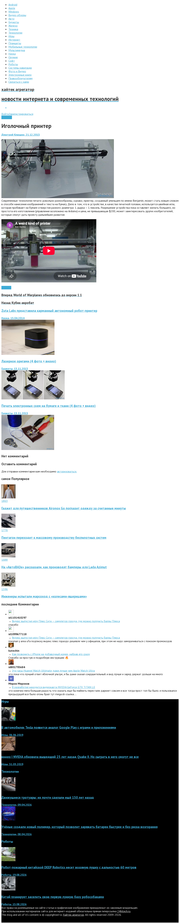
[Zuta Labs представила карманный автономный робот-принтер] (27, 354)
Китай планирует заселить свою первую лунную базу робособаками (52, 897)
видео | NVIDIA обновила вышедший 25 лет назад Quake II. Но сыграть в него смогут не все (70, 757)
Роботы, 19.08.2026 (14, 874)
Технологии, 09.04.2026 (16, 804)
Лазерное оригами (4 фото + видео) (28, 361)
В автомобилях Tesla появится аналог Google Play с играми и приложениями (58, 727)
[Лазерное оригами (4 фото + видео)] (33, 398)
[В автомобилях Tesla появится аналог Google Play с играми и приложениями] (8, 720)
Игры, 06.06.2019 (12, 735)
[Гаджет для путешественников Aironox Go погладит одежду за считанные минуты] (8, 497)
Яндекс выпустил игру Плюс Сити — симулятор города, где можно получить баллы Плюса (66, 621)
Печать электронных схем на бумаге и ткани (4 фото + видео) (48, 406)
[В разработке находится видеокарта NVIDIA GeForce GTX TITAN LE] (11, 680)
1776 (4, 530)
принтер (6, 287)
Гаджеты (6, 117)
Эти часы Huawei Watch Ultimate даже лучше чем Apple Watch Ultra (53, 670)
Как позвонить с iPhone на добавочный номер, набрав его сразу (51, 654)
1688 (4, 559)
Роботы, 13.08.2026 (14, 904)
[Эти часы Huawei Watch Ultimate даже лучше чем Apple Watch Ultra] (11, 663)
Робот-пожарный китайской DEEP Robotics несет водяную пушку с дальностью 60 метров (68, 867)
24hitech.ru (123, 911)
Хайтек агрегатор (73, 914)
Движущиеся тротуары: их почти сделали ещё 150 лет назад (47, 797)
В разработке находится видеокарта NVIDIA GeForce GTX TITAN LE (53, 687)
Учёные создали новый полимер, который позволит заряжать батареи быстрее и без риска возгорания (79, 827)
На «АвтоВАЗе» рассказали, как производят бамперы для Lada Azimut (54, 567)
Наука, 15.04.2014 (12, 318)
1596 (4, 589)
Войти (5, 114)
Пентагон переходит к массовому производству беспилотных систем (53, 537)
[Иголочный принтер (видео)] (57, 197)
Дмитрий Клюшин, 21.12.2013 (20, 134)
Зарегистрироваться (21, 114)
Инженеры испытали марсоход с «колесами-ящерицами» (44, 596)
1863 (4, 501)
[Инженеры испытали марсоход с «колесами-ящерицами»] (8, 585)
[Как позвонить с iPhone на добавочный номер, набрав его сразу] (11, 647)
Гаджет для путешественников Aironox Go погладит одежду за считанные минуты (63, 508)
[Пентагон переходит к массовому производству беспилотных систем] (8, 526)
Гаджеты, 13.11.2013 (14, 368)
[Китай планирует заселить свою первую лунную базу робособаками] (8, 889)
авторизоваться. (67, 471)
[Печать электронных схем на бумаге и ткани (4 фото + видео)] (27, 449)
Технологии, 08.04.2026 (16, 834)
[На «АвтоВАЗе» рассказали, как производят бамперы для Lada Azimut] (8, 556)
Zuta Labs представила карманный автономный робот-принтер (49, 311)
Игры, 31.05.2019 (12, 764)
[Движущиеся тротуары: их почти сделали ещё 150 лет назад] (8, 790)
